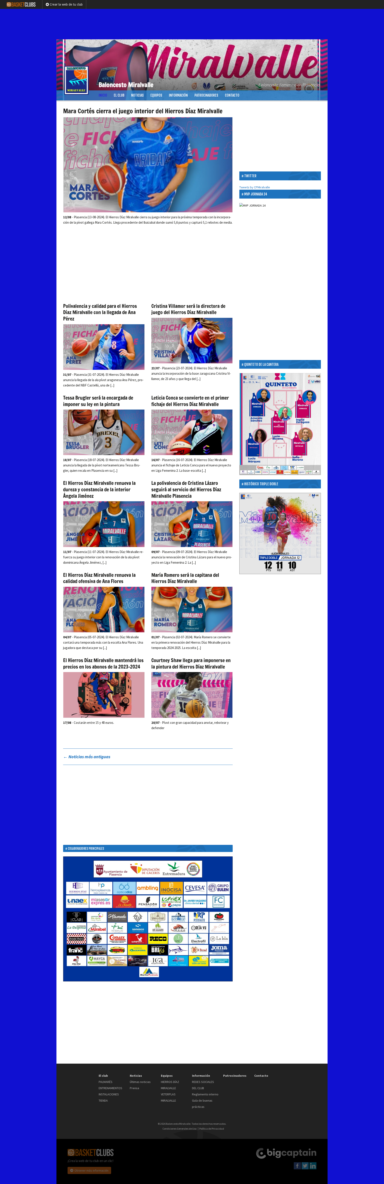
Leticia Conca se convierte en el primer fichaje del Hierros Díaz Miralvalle (190, 401)
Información (178, 95)
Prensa (134, 1088)
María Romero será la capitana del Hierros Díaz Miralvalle (185, 578)
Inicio (103, 95)
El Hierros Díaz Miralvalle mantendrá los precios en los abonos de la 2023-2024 (103, 663)
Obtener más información (91, 1170)
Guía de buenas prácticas (202, 1103)
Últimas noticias (140, 1082)
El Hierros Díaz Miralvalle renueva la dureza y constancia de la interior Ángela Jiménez (99, 489)
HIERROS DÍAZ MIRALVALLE (170, 1085)
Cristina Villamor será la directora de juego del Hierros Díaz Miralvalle (188, 309)
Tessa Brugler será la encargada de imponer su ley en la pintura (98, 401)
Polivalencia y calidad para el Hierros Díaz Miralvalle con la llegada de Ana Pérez (100, 312)
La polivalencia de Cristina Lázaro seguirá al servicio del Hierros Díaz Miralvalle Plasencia (186, 489)
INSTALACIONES (109, 1094)
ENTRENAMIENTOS (110, 1088)
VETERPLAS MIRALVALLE (168, 1097)
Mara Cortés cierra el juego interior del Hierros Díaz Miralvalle (142, 111)
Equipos (156, 95)
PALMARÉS (105, 1082)
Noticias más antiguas (86, 756)
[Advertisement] (192, 23)
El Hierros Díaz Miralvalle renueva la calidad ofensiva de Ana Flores (99, 578)
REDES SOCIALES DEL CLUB (203, 1085)
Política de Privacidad (211, 1128)
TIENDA (103, 1100)
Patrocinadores (206, 95)
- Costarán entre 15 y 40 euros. (88, 722)
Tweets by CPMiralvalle (254, 187)
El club (119, 95)
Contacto (232, 95)
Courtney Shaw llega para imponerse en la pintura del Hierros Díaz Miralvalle (191, 663)
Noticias (137, 95)
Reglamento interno (205, 1094)
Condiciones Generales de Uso (179, 1128)
